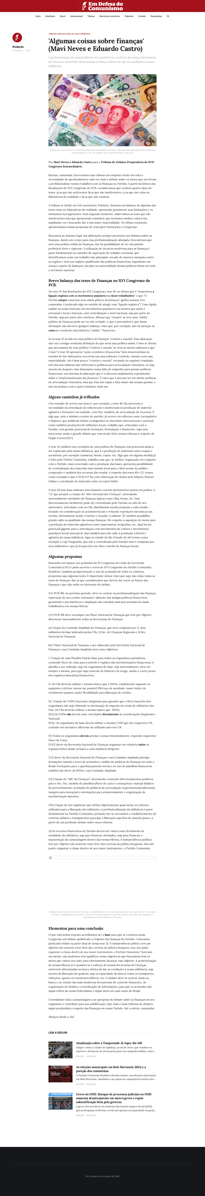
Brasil (62, 16)
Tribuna (91, 16)
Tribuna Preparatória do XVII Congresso (69, 34)
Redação (18, 46)
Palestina (129, 16)
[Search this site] (168, 16)
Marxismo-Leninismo (109, 16)
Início (38, 16)
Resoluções (156, 16)
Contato (142, 16)
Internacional (76, 16)
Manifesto (50, 16)
